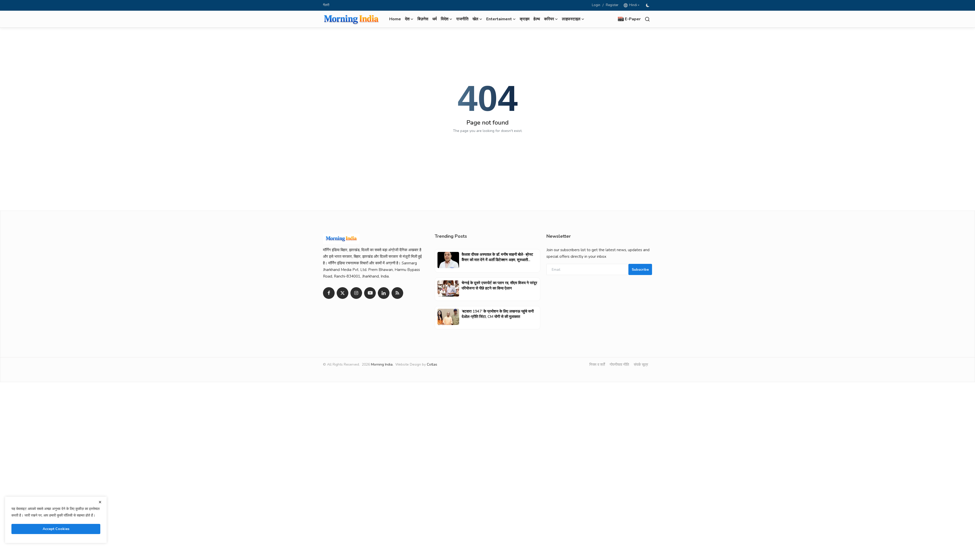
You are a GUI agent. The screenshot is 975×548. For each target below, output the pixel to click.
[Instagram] (356, 293)
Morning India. (382, 364)
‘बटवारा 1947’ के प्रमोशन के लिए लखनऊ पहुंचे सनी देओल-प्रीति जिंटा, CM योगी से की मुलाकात (498, 314)
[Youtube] (370, 293)
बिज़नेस (422, 19)
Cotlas (432, 364)
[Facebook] (329, 293)
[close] (100, 502)
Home (395, 19)
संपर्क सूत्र (641, 364)
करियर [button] (549, 19)
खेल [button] (475, 19)
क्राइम (524, 19)
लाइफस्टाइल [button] (571, 19)
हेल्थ (536, 19)
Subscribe (640, 269)
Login (596, 5)
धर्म (434, 19)
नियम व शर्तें (597, 364)
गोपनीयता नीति (619, 364)
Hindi (632, 5)
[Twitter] (342, 293)
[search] (647, 19)
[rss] (397, 293)
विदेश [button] (444, 19)
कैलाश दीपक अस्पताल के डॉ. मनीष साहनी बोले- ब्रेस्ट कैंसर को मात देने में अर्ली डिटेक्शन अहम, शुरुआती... (497, 257)
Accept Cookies (56, 528)
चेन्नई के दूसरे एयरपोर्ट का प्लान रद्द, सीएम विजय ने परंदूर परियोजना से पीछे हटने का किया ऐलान (499, 285)
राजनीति (462, 19)
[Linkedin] (383, 293)
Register (612, 5)
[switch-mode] (648, 5)
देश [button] (407, 19)
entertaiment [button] (499, 19)
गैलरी (326, 5)
